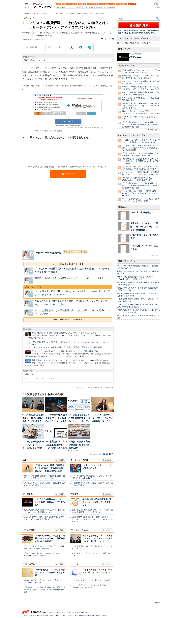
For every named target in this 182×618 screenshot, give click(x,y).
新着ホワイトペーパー (128, 261)
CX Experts (135, 57)
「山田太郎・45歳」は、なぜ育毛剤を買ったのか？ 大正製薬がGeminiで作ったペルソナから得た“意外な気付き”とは (141, 124)
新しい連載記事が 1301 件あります (67, 264)
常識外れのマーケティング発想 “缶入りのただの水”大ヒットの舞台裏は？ (144, 226)
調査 (26, 60)
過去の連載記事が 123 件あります (68, 319)
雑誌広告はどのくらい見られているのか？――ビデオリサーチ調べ (69, 278)
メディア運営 (29, 530)
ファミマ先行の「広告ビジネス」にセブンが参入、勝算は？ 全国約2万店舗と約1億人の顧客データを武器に (141, 161)
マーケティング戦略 (79, 460)
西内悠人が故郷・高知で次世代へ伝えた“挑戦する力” (79, 444)
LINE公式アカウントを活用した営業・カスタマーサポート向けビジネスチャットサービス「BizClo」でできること (92, 519)
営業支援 (74, 494)
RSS (80, 615)
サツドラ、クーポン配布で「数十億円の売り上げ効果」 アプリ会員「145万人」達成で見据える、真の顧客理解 (141, 148)
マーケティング (41, 60)
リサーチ (74, 564)
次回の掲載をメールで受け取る (76, 252)
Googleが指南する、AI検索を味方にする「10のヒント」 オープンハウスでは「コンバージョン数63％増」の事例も (141, 105)
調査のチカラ (30, 374)
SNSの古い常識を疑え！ (141, 212)
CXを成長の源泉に (135, 54)
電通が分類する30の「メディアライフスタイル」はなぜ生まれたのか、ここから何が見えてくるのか (69, 360)
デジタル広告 (29, 564)
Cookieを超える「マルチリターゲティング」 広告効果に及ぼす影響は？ (50, 572)
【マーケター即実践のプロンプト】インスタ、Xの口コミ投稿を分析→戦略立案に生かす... (33, 445)
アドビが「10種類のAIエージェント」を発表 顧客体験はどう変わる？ (50, 502)
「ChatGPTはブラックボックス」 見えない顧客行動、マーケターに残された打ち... (102, 418)
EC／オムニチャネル (80, 530)
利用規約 (157, 603)
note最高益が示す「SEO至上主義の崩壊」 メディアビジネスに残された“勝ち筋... (56, 445)
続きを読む (68, 174)
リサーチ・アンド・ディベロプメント (39, 378)
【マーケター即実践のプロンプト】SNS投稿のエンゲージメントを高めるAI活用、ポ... (56, 418)
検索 (157, 19)
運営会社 (86, 615)
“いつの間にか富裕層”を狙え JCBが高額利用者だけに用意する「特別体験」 (33, 418)
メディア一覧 (27, 615)
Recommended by (96, 454)
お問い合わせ (54, 615)
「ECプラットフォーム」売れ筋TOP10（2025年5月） (92, 580)
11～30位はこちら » (153, 130)
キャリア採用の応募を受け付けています (134, 43)
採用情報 (94, 615)
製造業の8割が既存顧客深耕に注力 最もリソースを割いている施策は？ (98, 502)
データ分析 (28, 494)
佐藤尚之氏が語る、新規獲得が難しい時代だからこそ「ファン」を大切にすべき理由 (63, 333)
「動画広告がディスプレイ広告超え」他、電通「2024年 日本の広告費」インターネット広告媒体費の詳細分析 (44, 589)
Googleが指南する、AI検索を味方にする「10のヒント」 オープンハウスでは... (79, 418)
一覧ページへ (155, 255)
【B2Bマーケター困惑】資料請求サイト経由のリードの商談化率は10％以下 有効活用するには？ (50, 468)
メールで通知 (57, 47)
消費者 (31, 60)
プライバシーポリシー (69, 615)
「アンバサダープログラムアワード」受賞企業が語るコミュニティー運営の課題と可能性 (65, 351)
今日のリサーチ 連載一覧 (48, 252)
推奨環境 (102, 615)
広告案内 (44, 615)
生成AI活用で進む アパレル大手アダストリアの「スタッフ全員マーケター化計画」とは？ (97, 538)
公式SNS (36, 615)
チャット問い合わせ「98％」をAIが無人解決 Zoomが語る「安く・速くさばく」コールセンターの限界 (140, 193)
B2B (24, 460)
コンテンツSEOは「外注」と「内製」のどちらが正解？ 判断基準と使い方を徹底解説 (50, 538)
